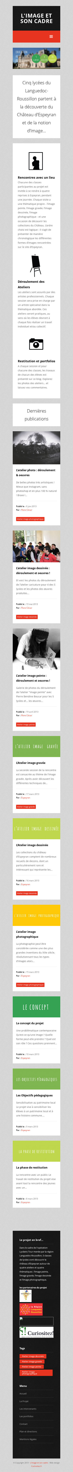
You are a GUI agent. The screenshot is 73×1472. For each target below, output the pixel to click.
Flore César (26, 509)
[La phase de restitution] (36, 1151)
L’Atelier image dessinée (32, 845)
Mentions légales (28, 1439)
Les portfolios (26, 1416)
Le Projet (24, 1401)
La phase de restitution (32, 1167)
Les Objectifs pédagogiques (34, 1095)
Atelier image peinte (26, 724)
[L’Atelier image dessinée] (36, 828)
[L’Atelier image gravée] (36, 746)
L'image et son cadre (36, 18)
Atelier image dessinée (27, 616)
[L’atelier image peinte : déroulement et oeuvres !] (36, 649)
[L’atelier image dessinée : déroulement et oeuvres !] (36, 546)
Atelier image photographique (30, 519)
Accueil (23, 1393)
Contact (24, 1423)
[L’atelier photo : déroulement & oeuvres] (36, 447)
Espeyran (25, 797)
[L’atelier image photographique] (36, 915)
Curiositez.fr (36, 1466)
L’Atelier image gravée (30, 763)
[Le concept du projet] (36, 1006)
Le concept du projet (30, 1023)
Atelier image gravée (26, 806)
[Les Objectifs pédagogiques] (36, 1079)
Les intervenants (28, 1408)
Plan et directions (28, 1431)
